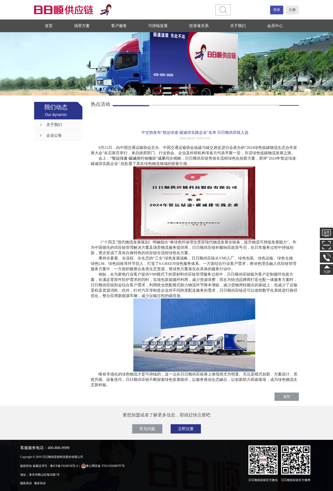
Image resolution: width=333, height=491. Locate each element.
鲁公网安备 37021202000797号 (105, 466)
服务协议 (40, 483)
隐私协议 (26, 483)
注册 (292, 10)
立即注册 (186, 429)
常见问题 (147, 429)
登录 (276, 10)
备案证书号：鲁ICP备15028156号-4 (55, 466)
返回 (286, 396)
